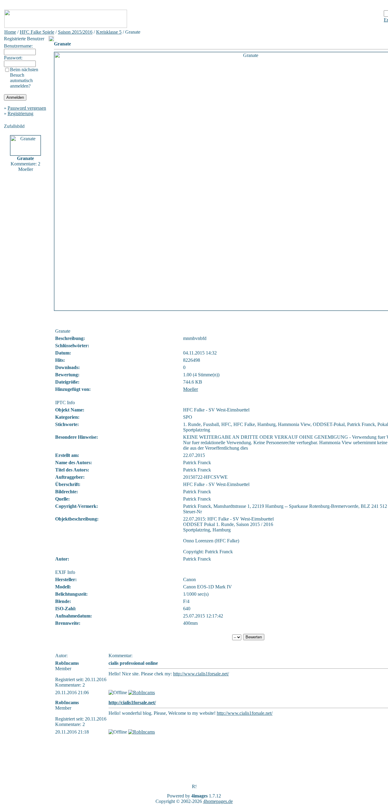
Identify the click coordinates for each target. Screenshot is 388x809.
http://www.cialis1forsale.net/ (201, 673)
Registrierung (20, 113)
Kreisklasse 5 (109, 32)
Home (10, 32)
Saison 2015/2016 (75, 32)
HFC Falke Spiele (37, 32)
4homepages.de (218, 801)
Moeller (190, 389)
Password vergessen (27, 108)
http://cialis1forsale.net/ (132, 702)
